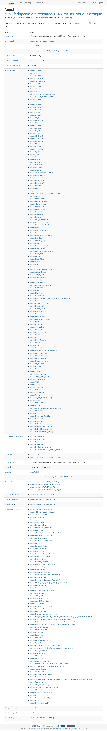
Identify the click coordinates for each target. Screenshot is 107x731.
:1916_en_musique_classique (42, 512)
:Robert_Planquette (39, 361)
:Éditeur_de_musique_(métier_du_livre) (45, 408)
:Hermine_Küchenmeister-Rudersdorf (45, 580)
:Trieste (35, 384)
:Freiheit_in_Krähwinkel (40, 556)
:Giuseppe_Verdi (38, 248)
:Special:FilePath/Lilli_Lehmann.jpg (45, 484)
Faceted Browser (81, 3)
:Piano (34, 337)
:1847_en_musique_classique (42, 46)
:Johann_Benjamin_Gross (41, 269)
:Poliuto (35, 343)
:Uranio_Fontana (38, 682)
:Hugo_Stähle (37, 259)
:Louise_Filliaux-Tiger (39, 303)
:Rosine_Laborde (38, 658)
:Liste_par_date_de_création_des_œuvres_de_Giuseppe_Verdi (53, 622)
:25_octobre (36, 125)
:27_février (36, 128)
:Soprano (35, 369)
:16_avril (35, 83)
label (8, 467)
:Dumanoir (36, 543)
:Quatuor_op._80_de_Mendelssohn (44, 350)
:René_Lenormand (38, 353)
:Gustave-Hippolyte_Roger (41, 572)
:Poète (34, 345)
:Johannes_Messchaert (40, 598)
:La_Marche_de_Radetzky (41, 606)
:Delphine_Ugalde (38, 538)
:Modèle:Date (37, 436)
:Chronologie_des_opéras (41, 535)
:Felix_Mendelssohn (39, 220)
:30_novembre (37, 138)
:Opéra (34, 322)
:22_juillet (35, 110)
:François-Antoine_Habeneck (42, 554)
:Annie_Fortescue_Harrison (41, 172)
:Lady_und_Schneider (39, 609)
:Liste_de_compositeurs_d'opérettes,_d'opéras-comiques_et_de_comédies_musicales (61, 617)
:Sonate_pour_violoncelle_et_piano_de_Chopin (48, 666)
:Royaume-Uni (37, 364)
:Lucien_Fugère (37, 306)
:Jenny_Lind (36, 596)
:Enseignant (36, 214)
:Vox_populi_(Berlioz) (39, 685)
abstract (9, 36)
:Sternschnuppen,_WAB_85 (41, 674)
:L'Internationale (38, 288)
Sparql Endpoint (97, 3)
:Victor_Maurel (37, 390)
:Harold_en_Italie (38, 577)
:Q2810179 (35, 472)
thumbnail (9, 51)
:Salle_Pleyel (36, 366)
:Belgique (35, 186)
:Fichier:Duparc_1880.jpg (41, 426)
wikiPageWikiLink (12, 70)
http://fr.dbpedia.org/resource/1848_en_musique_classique (53, 13)
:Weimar (35, 400)
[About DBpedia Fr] (10, 2)
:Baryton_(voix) (37, 180)
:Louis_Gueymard (38, 630)
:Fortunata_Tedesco (39, 546)
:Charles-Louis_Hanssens (41, 528)
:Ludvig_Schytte (37, 309)
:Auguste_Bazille (38, 178)
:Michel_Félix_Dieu (38, 421)
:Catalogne (36, 188)
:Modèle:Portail (37, 439)
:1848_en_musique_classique (42, 494)
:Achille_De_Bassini (39, 514)
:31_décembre (37, 141)
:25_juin (35, 123)
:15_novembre (37, 78)
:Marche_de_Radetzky (40, 416)
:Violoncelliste (37, 392)
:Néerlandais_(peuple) (40, 319)
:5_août (35, 152)
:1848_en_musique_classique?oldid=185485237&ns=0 (51, 477)
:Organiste (36, 324)
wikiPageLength (11, 61)
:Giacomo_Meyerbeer (39, 567)
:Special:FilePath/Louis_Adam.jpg (44, 487)
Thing (19, 18)
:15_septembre (37, 81)
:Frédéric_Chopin (38, 241)
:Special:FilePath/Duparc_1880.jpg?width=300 (49, 51)
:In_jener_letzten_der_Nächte (42, 590)
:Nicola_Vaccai (37, 316)
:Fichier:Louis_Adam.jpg (40, 424)
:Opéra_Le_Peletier (39, 643)
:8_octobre (36, 165)
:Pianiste (35, 335)
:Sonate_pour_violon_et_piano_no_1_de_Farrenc (49, 664)
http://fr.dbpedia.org (42, 18)
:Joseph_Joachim (38, 277)
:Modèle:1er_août (38, 442)
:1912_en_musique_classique (42, 509)
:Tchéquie (35, 371)
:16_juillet (35, 89)
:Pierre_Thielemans (39, 651)
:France (35, 227)
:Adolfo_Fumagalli (38, 517)
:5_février (35, 154)
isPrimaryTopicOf (12, 494)
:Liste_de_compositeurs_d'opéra (43, 614)
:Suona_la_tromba (38, 677)
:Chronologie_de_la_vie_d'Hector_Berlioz (46, 533)
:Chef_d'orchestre (38, 204)
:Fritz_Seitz (36, 238)
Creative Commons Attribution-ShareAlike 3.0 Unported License (71, 728)
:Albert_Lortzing (37, 522)
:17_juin (35, 91)
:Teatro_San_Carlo (38, 374)
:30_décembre (37, 136)
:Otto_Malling (37, 327)
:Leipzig (35, 290)
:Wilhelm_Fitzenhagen (40, 403)
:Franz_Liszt (36, 233)
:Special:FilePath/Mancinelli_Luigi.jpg (46, 490)
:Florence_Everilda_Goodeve (42, 225)
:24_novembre (37, 120)
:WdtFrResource (36, 713)
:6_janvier (35, 159)
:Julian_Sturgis (37, 282)
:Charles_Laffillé (38, 199)
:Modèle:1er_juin (38, 444)
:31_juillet (35, 144)
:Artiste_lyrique (37, 175)
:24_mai (35, 118)
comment (9, 462)
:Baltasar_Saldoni (38, 525)
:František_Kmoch (38, 230)
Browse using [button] (26, 3)
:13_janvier (36, 76)
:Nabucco (35, 637)
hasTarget (11, 713)
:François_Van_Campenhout (42, 235)
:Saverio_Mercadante (39, 661)
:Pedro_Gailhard (38, 332)
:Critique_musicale (38, 209)
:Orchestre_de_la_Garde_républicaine (45, 645)
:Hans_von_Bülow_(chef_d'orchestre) (45, 575)
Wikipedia (39, 728)
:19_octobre (36, 99)
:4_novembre (37, 149)
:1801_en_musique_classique (42, 94)
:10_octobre (36, 70)
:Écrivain (35, 405)
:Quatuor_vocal (37, 653)
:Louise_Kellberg (38, 632)
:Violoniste (36, 395)
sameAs (9, 472)
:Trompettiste (37, 387)
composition (12, 708)
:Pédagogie (36, 348)
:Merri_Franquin (38, 418)
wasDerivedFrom (12, 477)
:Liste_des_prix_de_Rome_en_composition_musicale (50, 298)
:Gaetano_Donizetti (39, 246)
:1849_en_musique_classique (42, 41)
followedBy (10, 41)
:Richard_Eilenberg (39, 356)
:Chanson (35, 196)
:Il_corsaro (36, 261)
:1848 (34, 191)
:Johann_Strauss (38, 272)
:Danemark (36, 212)
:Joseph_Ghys (37, 275)
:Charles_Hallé (37, 530)
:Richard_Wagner (38, 358)
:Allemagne (36, 167)
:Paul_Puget (36, 329)
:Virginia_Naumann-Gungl (41, 398)
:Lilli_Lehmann (37, 295)
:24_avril (35, 115)
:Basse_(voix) (37, 183)
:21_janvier (36, 102)
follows (8, 46)
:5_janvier (35, 157)
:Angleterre (36, 170)
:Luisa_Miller (36, 635)
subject (8, 454)
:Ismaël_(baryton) (38, 593)
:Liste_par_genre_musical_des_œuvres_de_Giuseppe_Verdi (52, 624)
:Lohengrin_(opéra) (39, 627)
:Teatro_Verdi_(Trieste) (40, 377)
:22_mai (35, 112)
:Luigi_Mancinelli (38, 311)
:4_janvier (35, 146)
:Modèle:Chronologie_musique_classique (46, 450)
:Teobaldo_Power (38, 379)
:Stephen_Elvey (37, 671)
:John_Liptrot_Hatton (39, 601)
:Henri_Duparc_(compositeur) (42, 251)
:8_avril (35, 162)
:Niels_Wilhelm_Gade (39, 640)
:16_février (36, 86)
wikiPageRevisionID (12, 65)
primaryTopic (12, 718)
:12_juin (35, 73)
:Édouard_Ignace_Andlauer (41, 692)
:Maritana (35, 700)
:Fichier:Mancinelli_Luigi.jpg (41, 432)
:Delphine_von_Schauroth (41, 541)
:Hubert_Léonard (38, 585)
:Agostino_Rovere (38, 520)
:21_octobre (36, 104)
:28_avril (35, 131)
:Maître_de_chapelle (39, 703)
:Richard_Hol (36, 656)
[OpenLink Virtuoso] (36, 726)
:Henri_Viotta (36, 254)
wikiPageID (10, 56)
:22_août (35, 107)
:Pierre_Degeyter (38, 340)
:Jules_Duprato (37, 280)
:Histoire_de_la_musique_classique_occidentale (48, 583)
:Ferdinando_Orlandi (39, 222)
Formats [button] (40, 3)
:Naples (35, 314)
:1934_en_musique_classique (42, 97)
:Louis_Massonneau (39, 301)
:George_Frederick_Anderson (42, 564)
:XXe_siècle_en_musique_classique (44, 690)
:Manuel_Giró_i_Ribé (39, 413)
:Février (35, 243)
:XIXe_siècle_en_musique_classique (44, 687)
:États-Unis (36, 411)
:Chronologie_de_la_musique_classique (46, 193)
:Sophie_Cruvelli (38, 669)
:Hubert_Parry (37, 256)
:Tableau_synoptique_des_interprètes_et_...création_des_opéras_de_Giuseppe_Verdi (61, 679)
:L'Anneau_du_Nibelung (40, 285)
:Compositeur (37, 206)
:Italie (34, 264)
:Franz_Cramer (37, 551)
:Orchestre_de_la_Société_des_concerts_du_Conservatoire (52, 648)
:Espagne (35, 217)
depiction (9, 482)
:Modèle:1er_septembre (40, 447)
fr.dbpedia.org (67, 18)
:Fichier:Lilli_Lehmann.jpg (41, 429)
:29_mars (35, 133)
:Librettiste (36, 293)
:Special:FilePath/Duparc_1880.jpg (45, 482)
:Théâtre (35, 382)
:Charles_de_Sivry (38, 201)
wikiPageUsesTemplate (14, 436)
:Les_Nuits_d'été (38, 611)
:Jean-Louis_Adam (38, 267)
